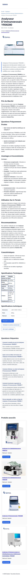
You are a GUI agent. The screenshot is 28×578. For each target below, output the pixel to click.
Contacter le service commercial (11, 325)
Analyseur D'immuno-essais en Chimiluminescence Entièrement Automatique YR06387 (11, 554)
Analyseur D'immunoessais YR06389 (12, 516)
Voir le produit (6, 456)
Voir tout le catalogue (8, 329)
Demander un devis (8, 320)
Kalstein (5, 4)
